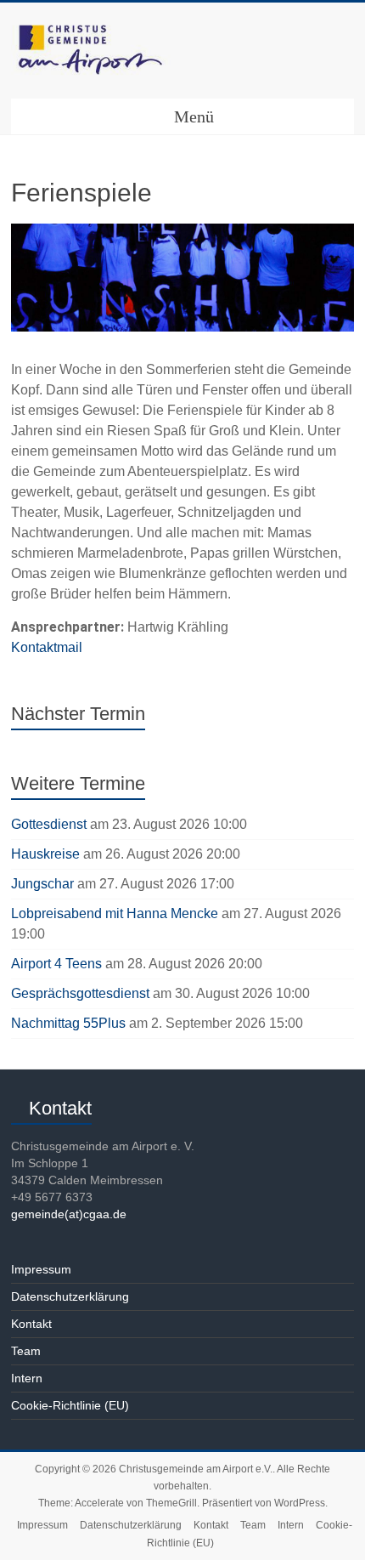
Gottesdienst (49, 824)
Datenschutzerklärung (70, 1296)
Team (26, 1351)
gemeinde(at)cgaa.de (68, 1214)
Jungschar (42, 883)
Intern (26, 1378)
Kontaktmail (46, 647)
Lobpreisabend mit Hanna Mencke (114, 913)
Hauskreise (45, 854)
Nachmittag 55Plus (68, 1023)
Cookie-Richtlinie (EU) (70, 1405)
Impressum (41, 1269)
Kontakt (31, 1323)
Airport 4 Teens (56, 963)
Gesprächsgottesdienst (80, 993)
